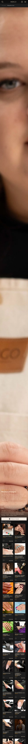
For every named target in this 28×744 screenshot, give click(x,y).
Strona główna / (4, 5)
